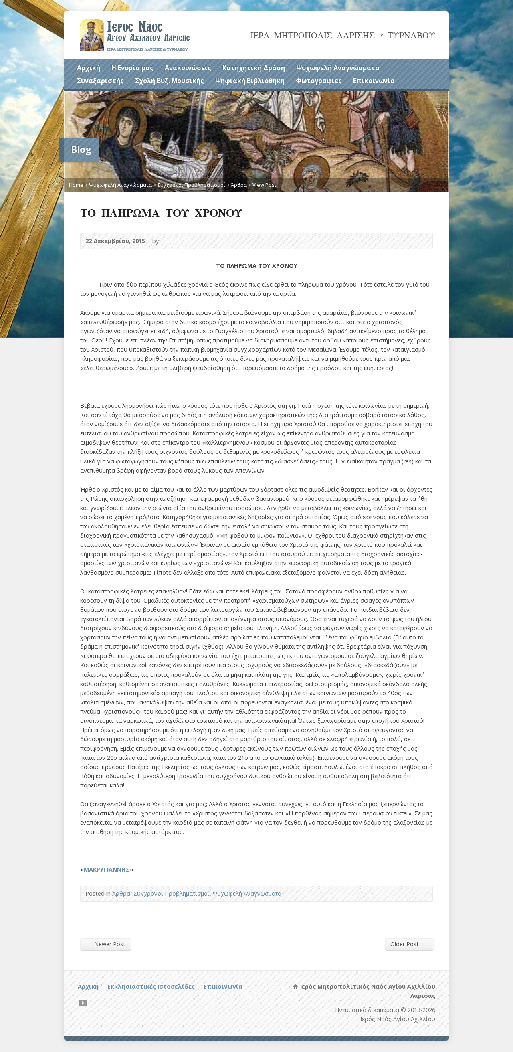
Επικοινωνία (374, 80)
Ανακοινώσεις (188, 67)
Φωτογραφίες (319, 80)
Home (76, 184)
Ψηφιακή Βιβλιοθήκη (250, 80)
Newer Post (105, 944)
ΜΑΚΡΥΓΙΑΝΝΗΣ (107, 869)
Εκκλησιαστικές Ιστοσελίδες (151, 986)
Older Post (409, 944)
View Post (264, 184)
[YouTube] (83, 1003)
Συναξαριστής (100, 80)
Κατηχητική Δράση (253, 67)
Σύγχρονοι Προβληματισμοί (191, 184)
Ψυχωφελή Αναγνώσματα (338, 67)
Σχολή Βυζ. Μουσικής (169, 80)
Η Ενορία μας (132, 67)
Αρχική (88, 67)
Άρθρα (239, 184)
